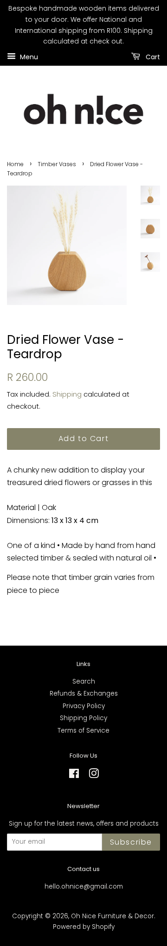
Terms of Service (83, 730)
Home (15, 164)
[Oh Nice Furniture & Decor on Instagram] (94, 775)
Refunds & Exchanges (84, 693)
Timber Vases (57, 164)
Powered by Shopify (84, 926)
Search (83, 681)
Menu (28, 57)
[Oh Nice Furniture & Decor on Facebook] (74, 775)
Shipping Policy (83, 718)
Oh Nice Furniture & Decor (112, 916)
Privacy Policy (84, 706)
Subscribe (131, 842)
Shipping (67, 394)
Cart (152, 57)
